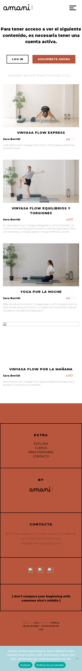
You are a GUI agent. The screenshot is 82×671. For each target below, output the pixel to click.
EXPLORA (41, 444)
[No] (77, 658)
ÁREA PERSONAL (41, 452)
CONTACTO (41, 456)
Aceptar (25, 665)
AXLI (36, 622)
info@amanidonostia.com (41, 543)
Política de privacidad (50, 665)
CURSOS (41, 448)
